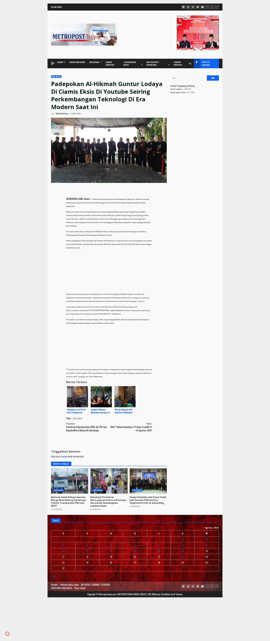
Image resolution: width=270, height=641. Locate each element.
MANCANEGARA (77, 62)
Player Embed (80, 588)
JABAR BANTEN (110, 63)
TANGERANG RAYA (130, 63)
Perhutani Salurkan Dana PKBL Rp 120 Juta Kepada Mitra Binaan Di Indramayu (86, 427)
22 (183, 556)
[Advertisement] (109, 271)
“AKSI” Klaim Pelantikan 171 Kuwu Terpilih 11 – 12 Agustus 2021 (131, 427)
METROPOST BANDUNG (153, 63)
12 (111, 551)
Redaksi (54, 584)
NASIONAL (94, 62)
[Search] (190, 63)
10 (63, 551)
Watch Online (206, 63)
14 (159, 551)
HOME (60, 62)
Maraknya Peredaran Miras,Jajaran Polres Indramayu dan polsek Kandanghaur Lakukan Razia (108, 481)
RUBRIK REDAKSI (178, 63)
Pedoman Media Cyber (69, 584)
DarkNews (166, 594)
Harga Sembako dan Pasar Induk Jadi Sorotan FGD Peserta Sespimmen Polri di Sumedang (148, 481)
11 (87, 551)
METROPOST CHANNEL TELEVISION (95, 584)
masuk (64, 456)
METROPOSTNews (62, 113)
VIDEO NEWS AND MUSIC (61, 588)
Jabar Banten (56, 76)
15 (183, 551)
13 (135, 551)
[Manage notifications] (7, 633)
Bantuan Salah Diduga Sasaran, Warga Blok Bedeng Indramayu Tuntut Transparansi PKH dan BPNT (69, 481)
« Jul (53, 576)
